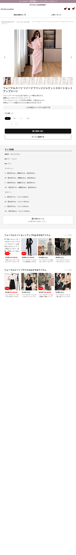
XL (28, 118)
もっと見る (68, 235)
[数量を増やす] (16, 124)
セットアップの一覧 (23, 21)
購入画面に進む (38, 131)
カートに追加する (38, 137)
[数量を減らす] (8, 124)
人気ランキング (56, 15)
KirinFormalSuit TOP (8, 21)
